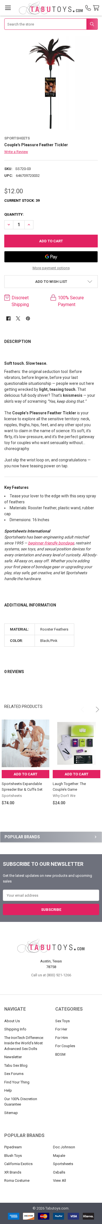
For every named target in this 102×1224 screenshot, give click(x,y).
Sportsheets (63, 1164)
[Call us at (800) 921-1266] (88, 8)
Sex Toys (62, 1021)
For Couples (65, 1046)
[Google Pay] (51, 256)
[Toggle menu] (8, 8)
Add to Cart (25, 774)
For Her (61, 1029)
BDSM (60, 1054)
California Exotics (18, 1164)
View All (59, 1180)
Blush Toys (13, 1155)
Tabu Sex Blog (15, 1065)
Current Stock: (22, 200)
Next (94, 707)
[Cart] (97, 8)
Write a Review (16, 152)
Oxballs (59, 1172)
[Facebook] (8, 318)
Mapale (59, 1155)
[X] (18, 318)
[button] (51, 281)
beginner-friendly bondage (51, 543)
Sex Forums (14, 1074)
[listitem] (51, 83)
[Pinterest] (28, 318)
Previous (81, 707)
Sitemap (11, 1113)
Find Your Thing (16, 1082)
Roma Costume (16, 1180)
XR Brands (12, 1172)
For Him (61, 1038)
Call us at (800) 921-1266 (51, 975)
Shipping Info (15, 1029)
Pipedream (13, 1147)
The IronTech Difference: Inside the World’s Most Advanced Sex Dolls (24, 1043)
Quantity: (14, 214)
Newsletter (13, 1057)
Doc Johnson (64, 1147)
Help (8, 1090)
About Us (12, 1021)
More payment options (51, 268)
